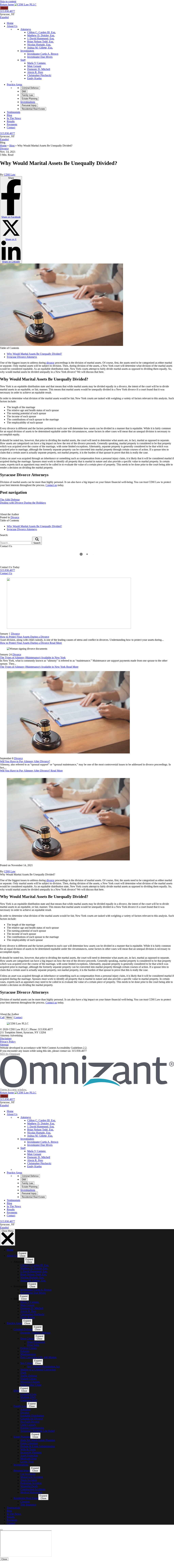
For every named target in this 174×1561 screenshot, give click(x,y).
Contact (11, 127)
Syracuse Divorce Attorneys (22, 356)
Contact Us (6, 573)
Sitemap (4, 1044)
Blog (9, 115)
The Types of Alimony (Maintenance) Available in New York (33, 657)
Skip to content (8, 1)
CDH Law (9, 174)
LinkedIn (11, 261)
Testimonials (13, 112)
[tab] (30, 88)
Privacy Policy (8, 1041)
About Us (12, 26)
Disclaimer (6, 1038)
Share (11, 220)
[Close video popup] (1, 1529)
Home (10, 23)
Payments (12, 124)
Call (2, 1017)
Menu (4, 8)
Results (11, 121)
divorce (50, 362)
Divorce (4, 148)
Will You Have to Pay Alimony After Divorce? (25, 761)
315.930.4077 (7, 11)
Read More (31, 642)
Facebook (11, 217)
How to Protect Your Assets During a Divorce (24, 636)
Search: (4, 535)
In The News (14, 118)
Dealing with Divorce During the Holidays (23, 502)
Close (4, 1559)
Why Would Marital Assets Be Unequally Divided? (34, 353)
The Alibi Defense (10, 499)
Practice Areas (14, 84)
